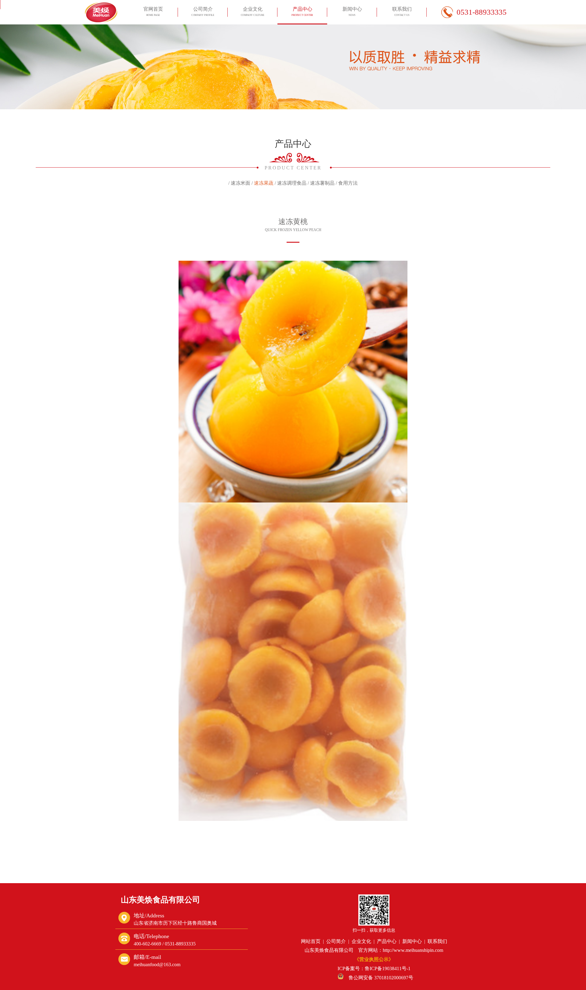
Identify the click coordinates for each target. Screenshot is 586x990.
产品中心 (302, 11)
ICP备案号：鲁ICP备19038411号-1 (374, 968)
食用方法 (348, 183)
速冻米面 (240, 183)
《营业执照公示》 (373, 959)
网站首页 (310, 941)
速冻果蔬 (263, 183)
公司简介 (202, 11)
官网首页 (153, 11)
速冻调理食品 (291, 183)
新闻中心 (352, 11)
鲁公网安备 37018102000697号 (378, 977)
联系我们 (402, 11)
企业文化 (253, 11)
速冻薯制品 (322, 183)
